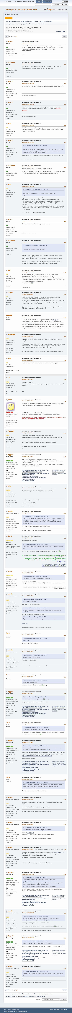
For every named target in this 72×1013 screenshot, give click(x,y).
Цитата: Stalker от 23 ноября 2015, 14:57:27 (35, 655)
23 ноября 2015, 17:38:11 (27, 693)
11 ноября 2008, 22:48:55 (27, 433)
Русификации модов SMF (58, 470)
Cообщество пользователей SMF (21, 9)
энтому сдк (55, 320)
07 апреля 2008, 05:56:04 (27, 294)
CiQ (9, 378)
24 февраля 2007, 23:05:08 (28, 125)
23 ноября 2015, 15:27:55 (27, 651)
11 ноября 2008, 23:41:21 (27, 456)
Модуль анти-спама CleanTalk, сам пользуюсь (54, 564)
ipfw (9, 358)
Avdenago (11, 62)
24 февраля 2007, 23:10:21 (28, 142)
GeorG (10, 536)
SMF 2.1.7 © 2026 (7, 1009)
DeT (9, 270)
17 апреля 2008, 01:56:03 (27, 336)
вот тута (29, 323)
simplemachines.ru (58, 852)
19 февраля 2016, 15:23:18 (28, 912)
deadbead (11, 335)
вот (27, 623)
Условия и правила (58, 1009)
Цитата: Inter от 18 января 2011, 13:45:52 (35, 617)
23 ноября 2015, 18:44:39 (27, 742)
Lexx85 (10, 292)
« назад (58, 31)
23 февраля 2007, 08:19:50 (28, 83)
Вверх (6, 990)
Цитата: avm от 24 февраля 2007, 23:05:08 (35, 145)
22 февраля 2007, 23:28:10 (28, 43)
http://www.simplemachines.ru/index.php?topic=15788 (37, 755)
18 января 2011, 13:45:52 (28, 488)
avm (9, 123)
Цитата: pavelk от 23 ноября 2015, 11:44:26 (35, 638)
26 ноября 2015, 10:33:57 (27, 849)
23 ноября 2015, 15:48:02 (27, 676)
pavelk (10, 511)
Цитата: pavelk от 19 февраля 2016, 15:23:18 (36, 941)
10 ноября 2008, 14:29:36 (27, 400)
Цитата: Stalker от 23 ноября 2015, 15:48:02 (35, 697)
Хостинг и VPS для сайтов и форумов (59, 473)
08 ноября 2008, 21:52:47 (27, 379)
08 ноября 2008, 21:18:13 (27, 360)
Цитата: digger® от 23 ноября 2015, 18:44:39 (36, 782)
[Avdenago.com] (7, 74)
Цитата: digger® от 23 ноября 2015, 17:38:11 (36, 727)
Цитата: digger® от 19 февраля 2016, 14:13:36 (36, 916)
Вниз (6, 36)
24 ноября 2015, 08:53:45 (27, 824)
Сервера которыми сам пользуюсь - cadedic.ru (54, 565)
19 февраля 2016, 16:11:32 (28, 937)
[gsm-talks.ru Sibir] (7, 368)
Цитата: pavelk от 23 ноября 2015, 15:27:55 (35, 680)
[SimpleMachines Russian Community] (7, 418)
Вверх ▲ (66, 1009)
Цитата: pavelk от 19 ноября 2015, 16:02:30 (35, 576)
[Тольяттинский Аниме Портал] (7, 390)
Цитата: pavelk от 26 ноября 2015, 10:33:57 (35, 877)
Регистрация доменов (58, 471)
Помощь (51, 1009)
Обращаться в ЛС (61, 561)
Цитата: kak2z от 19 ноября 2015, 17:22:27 (35, 599)
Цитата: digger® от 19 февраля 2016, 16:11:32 (36, 971)
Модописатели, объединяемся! (30, 41)
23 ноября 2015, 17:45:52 (27, 724)
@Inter (23, 623)
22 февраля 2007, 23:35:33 (28, 64)
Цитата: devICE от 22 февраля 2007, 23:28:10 (36, 516)
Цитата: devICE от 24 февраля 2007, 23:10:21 (36, 189)
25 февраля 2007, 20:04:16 (28, 186)
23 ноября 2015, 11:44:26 (27, 595)
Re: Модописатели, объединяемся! (31, 62)
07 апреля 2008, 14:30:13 (27, 317)
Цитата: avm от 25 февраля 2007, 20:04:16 (35, 245)
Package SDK (30, 832)
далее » (64, 31)
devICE (10, 41)
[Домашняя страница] (7, 445)
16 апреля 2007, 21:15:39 (27, 242)
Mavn (10, 399)
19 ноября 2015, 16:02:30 (27, 513)
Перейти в (38, 999)
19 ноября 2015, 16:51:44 (27, 538)
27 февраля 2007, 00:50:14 (28, 221)
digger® (24, 24)
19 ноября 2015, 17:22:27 (27, 572)
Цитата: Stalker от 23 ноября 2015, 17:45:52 (35, 746)
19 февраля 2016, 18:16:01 (28, 968)
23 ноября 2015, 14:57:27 (27, 634)
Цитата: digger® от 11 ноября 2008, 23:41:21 (36, 544)
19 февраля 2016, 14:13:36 (28, 874)
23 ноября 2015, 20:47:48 (27, 799)
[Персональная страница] (7, 346)
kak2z (10, 571)
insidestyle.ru (62, 557)
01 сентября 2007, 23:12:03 (28, 272)
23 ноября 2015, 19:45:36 (27, 779)
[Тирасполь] (7, 498)
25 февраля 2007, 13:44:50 (28, 167)
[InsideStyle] (7, 550)
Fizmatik (11, 431)
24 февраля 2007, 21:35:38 (28, 104)
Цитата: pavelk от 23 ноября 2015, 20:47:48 (35, 827)
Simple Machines (15, 1009)
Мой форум (63, 563)
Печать (64, 36)
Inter (9, 486)
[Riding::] (7, 284)
